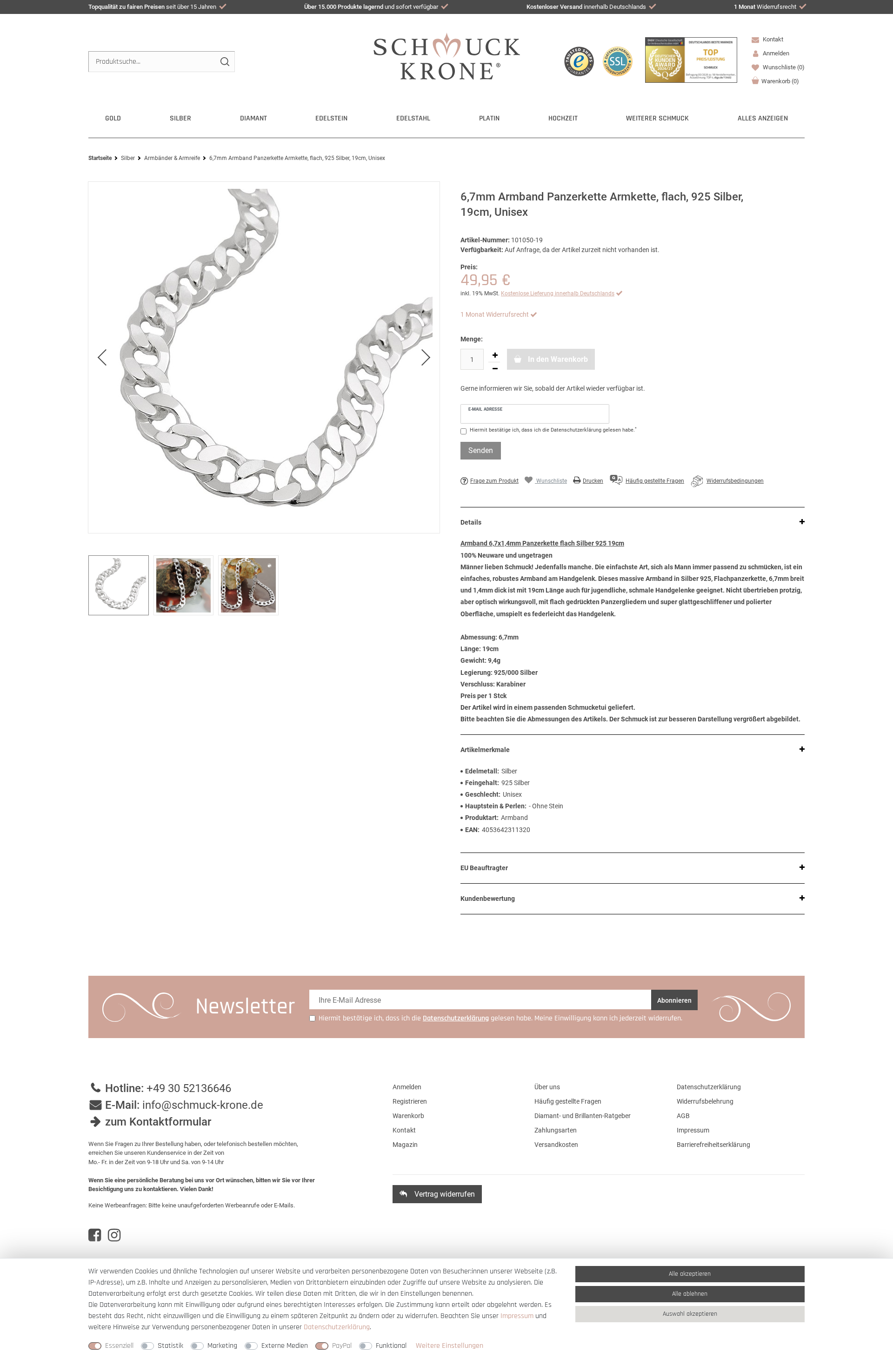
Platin (489, 118)
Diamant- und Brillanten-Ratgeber (582, 1115)
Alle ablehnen (689, 1294)
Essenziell (119, 1346)
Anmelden (407, 1087)
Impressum (693, 1130)
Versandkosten (556, 1144)
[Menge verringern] (494, 368)
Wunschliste (783, 67)
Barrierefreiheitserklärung (713, 1144)
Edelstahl (413, 118)
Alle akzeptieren (690, 1274)
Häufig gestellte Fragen (567, 1101)
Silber (180, 118)
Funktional (391, 1346)
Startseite (100, 158)
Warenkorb (780, 81)
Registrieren (410, 1101)
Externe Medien (284, 1346)
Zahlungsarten (555, 1130)
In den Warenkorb (557, 359)
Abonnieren (674, 1000)
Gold (113, 118)
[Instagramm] (114, 1235)
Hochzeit (563, 118)
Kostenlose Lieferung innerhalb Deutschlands (557, 293)
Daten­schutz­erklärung (337, 1327)
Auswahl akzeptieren (690, 1314)
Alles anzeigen (763, 118)
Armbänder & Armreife (172, 158)
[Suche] (224, 61)
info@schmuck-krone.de (202, 1105)
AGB (683, 1115)
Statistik (170, 1346)
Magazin (405, 1144)
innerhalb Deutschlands (586, 6)
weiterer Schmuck (657, 118)
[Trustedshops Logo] (579, 61)
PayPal (342, 1346)
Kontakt (772, 39)
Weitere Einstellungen (449, 1346)
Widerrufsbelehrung (705, 1101)
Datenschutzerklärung (709, 1087)
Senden (480, 450)
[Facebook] (94, 1235)
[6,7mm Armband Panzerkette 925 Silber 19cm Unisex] (264, 357)
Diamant (253, 118)
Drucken (593, 481)
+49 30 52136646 (189, 1088)
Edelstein (331, 118)
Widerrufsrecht (765, 6)
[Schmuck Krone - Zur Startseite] (446, 55)
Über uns (547, 1087)
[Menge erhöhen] (494, 355)
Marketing (222, 1346)
